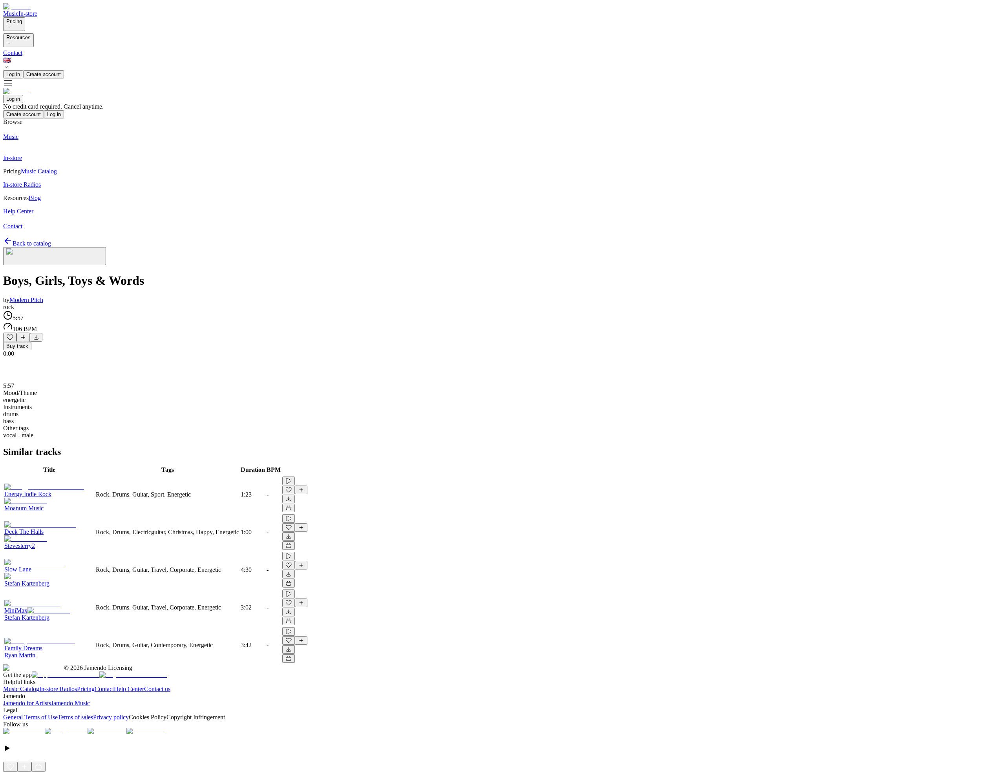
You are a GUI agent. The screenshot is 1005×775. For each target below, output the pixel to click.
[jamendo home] (17, 6)
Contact (12, 52)
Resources (18, 37)
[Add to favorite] (9, 337)
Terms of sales (75, 717)
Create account (43, 74)
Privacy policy (111, 717)
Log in (13, 74)
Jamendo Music (70, 703)
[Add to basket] (288, 508)
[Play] (54, 256)
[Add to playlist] (23, 337)
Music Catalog (21, 689)
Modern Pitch (26, 300)
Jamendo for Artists (27, 703)
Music (10, 13)
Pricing (14, 21)
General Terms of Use (30, 717)
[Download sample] (36, 337)
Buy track (17, 346)
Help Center (129, 689)
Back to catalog (32, 243)
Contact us (157, 689)
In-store (27, 13)
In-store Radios (58, 689)
